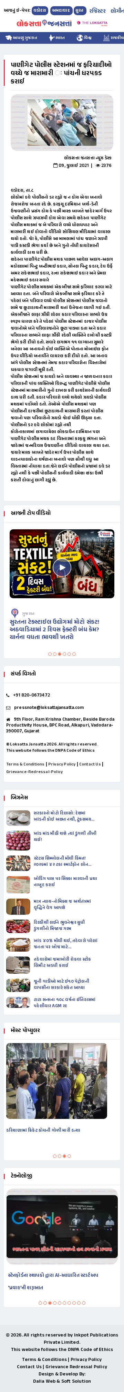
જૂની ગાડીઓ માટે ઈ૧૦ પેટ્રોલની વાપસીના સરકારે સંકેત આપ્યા (61, 985)
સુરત (80, 10)
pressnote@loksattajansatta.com (49, 707)
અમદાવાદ (61, 10)
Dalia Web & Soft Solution (62, 1381)
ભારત (60, 38)
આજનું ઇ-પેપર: (17, 10)
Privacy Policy (62, 764)
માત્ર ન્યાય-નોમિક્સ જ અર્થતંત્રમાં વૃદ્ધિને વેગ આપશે (62, 905)
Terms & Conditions (25, 764)
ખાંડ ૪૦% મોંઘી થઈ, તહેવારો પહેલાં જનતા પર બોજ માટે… (65, 944)
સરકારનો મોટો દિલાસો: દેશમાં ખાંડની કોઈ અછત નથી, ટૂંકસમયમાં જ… (64, 816)
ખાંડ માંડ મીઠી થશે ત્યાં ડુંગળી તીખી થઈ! (65, 837)
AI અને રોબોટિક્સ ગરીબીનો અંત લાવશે (54, 1276)
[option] (62, 122)
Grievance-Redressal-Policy (34, 772)
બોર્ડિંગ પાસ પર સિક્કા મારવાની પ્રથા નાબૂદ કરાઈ (65, 882)
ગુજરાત (36, 614)
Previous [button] (7, 122)
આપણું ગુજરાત (24, 38)
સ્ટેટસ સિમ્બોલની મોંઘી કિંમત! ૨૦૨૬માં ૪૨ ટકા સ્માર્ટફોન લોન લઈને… (61, 861)
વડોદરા (39, 10)
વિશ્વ (87, 38)
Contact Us (90, 764)
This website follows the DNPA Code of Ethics (50, 751)
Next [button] (113, 122)
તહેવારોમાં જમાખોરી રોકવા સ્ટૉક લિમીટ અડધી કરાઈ (62, 963)
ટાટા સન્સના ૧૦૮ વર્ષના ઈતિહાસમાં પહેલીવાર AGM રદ (64, 1003)
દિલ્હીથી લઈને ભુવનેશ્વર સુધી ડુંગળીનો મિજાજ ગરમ (59, 926)
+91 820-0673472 (31, 695)
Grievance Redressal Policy (76, 1367)
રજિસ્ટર (97, 11)
